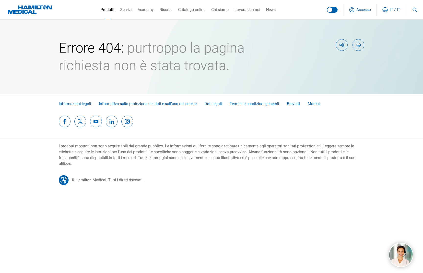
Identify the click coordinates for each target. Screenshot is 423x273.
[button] (360, 10)
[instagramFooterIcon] (127, 121)
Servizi (126, 9)
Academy (146, 9)
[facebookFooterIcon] (64, 121)
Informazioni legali (75, 103)
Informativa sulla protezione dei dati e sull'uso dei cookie (148, 103)
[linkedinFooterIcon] (112, 121)
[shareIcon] (342, 45)
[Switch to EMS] (332, 10)
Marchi (314, 103)
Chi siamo (220, 9)
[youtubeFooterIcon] (96, 121)
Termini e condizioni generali (254, 103)
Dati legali (213, 103)
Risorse (166, 9)
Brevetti (293, 103)
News (271, 9)
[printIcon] (358, 45)
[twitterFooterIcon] (80, 121)
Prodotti (107, 9)
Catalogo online (191, 9)
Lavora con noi (247, 9)
